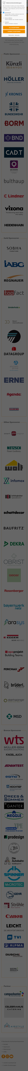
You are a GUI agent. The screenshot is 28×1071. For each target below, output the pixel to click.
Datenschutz (11, 35)
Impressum (17, 35)
